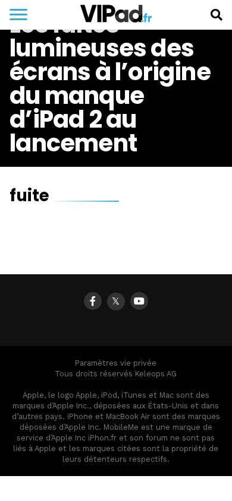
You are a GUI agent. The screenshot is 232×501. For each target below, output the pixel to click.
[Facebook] (93, 301)
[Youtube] (139, 301)
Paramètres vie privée (115, 363)
